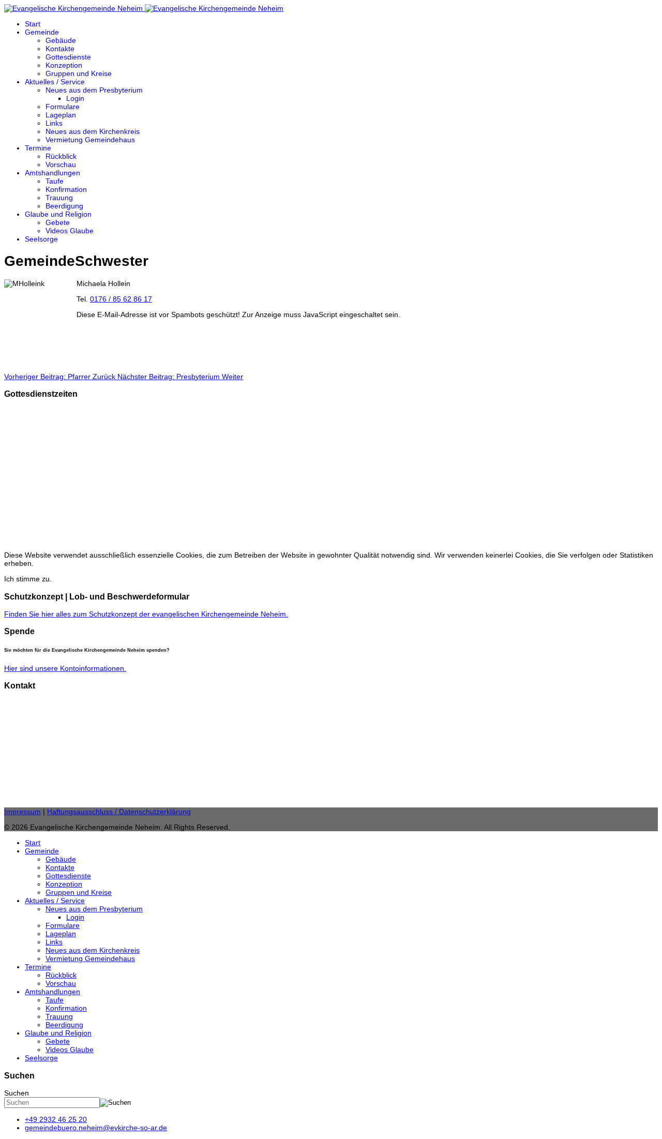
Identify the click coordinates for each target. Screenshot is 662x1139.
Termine (38, 148)
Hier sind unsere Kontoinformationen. (65, 668)
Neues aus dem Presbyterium (94, 90)
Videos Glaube (70, 231)
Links (54, 123)
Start (32, 24)
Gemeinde (42, 32)
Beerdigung (64, 206)
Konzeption (64, 65)
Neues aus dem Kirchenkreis (93, 131)
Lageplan (61, 115)
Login (75, 98)
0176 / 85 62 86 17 (121, 299)
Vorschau (61, 164)
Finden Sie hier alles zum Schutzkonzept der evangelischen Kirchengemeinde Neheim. (146, 614)
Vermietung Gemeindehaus (90, 140)
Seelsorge (41, 239)
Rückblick (61, 156)
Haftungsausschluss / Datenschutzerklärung (119, 811)
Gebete (58, 222)
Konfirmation (66, 189)
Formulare (63, 106)
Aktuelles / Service (55, 82)
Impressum (22, 811)
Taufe (55, 181)
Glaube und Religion (58, 214)
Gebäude (61, 40)
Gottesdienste (68, 57)
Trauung (59, 197)
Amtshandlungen (52, 173)
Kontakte (60, 48)
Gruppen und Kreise (79, 73)
